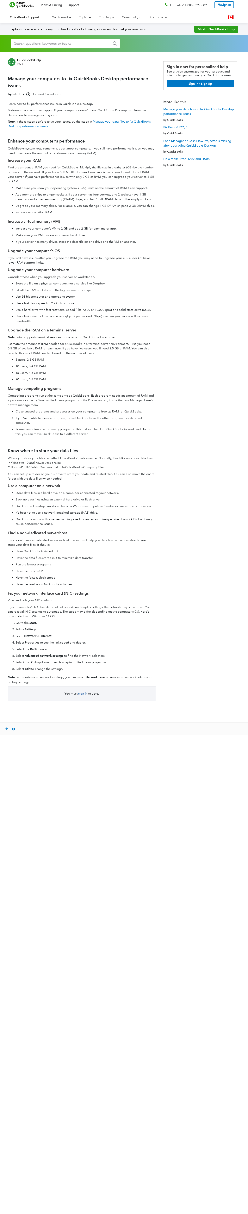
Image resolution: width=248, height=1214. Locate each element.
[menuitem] (27, 17)
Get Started (60, 17)
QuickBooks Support (24, 17)
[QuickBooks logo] (21, 5)
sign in (82, 693)
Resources (157, 17)
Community (130, 17)
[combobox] (65, 43)
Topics (83, 17)
